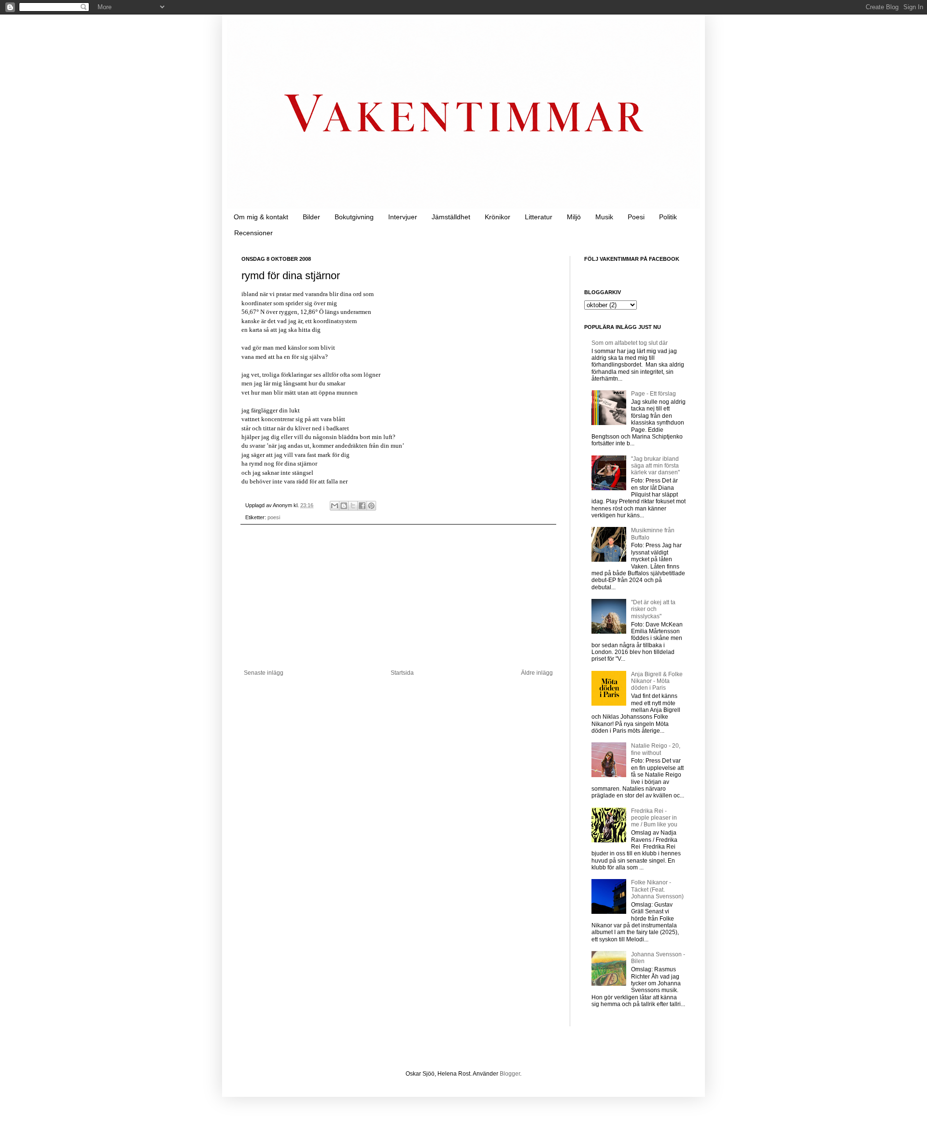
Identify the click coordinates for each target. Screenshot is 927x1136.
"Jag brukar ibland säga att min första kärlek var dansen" (655, 465)
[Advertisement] (398, 597)
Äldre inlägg (537, 672)
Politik (668, 217)
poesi (273, 517)
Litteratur (538, 217)
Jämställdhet (451, 217)
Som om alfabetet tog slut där (629, 343)
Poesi (636, 217)
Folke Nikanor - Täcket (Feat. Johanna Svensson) (657, 889)
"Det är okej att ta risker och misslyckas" (653, 609)
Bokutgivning (354, 217)
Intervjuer (402, 217)
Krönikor (497, 217)
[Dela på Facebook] (362, 506)
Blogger (510, 1073)
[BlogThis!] (344, 506)
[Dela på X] (353, 506)
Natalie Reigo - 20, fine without (655, 749)
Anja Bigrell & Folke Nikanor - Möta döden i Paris (657, 681)
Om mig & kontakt (261, 217)
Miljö (574, 217)
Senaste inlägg (263, 672)
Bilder (311, 217)
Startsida (402, 672)
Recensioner (253, 233)
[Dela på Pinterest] (371, 506)
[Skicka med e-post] (334, 506)
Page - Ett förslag (653, 393)
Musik (604, 217)
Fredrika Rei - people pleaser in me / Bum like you (654, 818)
